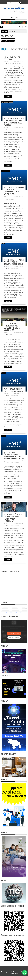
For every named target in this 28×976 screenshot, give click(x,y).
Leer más (8, 96)
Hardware (12, 40)
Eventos (7, 40)
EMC (11, 63)
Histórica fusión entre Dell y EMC (13, 58)
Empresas (3, 40)
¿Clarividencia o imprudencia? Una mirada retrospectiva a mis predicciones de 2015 (14, 455)
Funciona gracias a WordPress (8, 972)
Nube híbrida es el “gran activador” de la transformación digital (14, 261)
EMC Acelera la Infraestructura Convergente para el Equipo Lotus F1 (12, 326)
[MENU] (1, 27)
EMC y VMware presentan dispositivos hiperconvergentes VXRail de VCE (14, 190)
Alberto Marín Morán (18, 62)
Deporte (3, 307)
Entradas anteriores (8, 566)
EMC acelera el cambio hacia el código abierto (13, 390)
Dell (8, 63)
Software (8, 171)
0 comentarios (18, 63)
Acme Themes (14, 973)
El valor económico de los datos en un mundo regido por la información (13, 517)
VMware (11, 198)
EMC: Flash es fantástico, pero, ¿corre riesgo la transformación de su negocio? (14, 121)
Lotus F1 (11, 334)
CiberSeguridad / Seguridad (7, 102)
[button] (24, 972)
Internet (3, 243)
